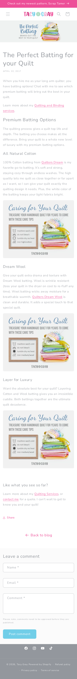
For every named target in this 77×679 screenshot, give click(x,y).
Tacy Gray (22, 664)
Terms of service (50, 670)
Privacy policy (29, 670)
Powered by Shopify (40, 664)
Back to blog (41, 535)
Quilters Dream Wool (47, 297)
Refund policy (62, 664)
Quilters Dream (52, 162)
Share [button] (11, 517)
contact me (11, 499)
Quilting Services (46, 494)
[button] (8, 14)
